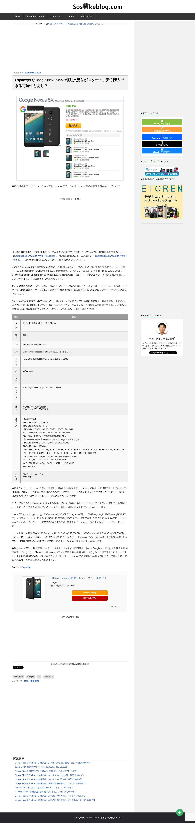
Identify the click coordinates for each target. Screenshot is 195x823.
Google (30, 677)
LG (39, 677)
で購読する (162, 123)
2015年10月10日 (33, 72)
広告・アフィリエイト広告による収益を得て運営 (70, 23)
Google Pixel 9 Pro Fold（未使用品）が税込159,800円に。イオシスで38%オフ (50, 783)
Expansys (26, 567)
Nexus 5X (49, 677)
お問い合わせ (87, 16)
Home (18, 16)
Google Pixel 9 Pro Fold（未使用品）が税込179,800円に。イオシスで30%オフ (50, 796)
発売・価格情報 (31, 681)
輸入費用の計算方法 (36, 16)
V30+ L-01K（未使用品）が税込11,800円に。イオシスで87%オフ (44, 787)
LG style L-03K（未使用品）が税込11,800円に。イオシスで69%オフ (45, 792)
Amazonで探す (90, 593)
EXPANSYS (18, 677)
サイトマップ (57, 16)
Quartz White (36, 256)
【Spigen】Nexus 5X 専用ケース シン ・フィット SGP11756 (78, 578)
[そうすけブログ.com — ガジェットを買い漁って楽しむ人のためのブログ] (97, 6)
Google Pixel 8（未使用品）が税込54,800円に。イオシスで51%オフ (45, 771)
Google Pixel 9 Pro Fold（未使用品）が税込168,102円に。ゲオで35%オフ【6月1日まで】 (55, 800)
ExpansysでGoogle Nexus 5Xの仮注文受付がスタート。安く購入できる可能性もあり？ (69, 83)
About (72, 16)
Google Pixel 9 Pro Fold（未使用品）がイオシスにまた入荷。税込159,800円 (49, 775)
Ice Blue (50, 256)
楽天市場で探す (90, 598)
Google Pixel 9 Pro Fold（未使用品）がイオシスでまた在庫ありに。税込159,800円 (52, 763)
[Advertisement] (70, 48)
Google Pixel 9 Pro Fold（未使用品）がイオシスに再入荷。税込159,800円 (48, 779)
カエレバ (116, 607)
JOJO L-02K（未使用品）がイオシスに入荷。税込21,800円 (41, 767)
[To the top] (179, 812)
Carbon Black (21, 256)
